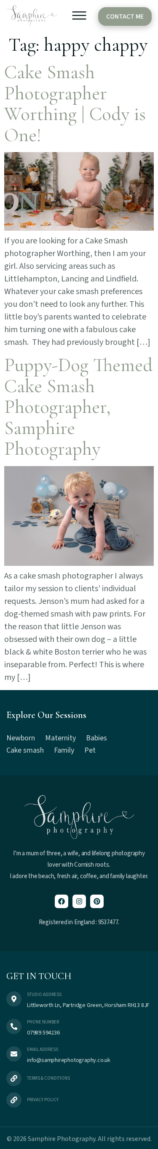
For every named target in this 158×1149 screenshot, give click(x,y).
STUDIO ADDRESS (44, 994)
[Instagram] (79, 901)
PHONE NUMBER (43, 1022)
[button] (79, 17)
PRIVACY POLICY (43, 1100)
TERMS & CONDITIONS (48, 1078)
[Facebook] (61, 901)
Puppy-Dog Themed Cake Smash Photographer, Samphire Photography (78, 406)
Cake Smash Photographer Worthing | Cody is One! (75, 103)
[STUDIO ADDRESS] (13, 999)
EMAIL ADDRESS (42, 1049)
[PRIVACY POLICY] (13, 1100)
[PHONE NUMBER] (13, 1026)
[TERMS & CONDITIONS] (13, 1078)
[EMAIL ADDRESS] (13, 1054)
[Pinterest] (97, 901)
